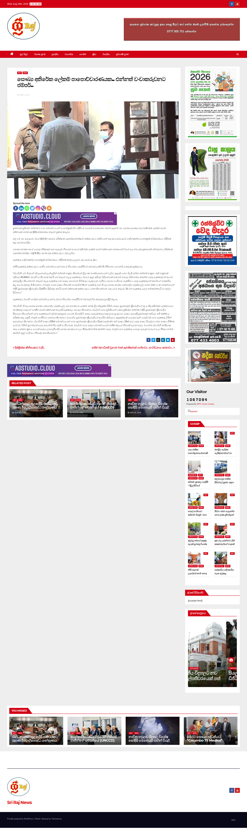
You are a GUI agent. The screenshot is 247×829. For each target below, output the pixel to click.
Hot (19, 73)
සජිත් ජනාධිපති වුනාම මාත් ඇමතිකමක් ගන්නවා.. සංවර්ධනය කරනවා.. (132, 347)
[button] (238, 54)
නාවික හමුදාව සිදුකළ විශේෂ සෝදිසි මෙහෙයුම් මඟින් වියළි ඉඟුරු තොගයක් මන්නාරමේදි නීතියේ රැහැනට (148, 409)
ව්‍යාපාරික (69, 54)
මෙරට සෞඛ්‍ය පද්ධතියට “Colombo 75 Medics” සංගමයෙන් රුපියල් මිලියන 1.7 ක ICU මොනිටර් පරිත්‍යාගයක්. (209, 742)
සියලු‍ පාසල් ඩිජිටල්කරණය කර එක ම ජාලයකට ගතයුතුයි (211, 678)
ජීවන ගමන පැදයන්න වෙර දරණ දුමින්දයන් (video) (225, 515)
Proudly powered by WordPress (20, 819)
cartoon (194, 668)
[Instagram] (37, 208)
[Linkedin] (21, 208)
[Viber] (43, 208)
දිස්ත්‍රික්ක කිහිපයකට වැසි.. (29, 347)
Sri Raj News (19, 44)
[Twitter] (32, 208)
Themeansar (56, 819)
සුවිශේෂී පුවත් (122, 54)
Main (25, 73)
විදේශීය (106, 54)
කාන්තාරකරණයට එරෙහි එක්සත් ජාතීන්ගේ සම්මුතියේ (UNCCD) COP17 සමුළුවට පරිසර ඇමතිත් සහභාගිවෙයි (93, 409)
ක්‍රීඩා (94, 54)
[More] (49, 208)
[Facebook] (15, 208)
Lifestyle (193, 445)
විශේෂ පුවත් (39, 54)
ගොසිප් (82, 54)
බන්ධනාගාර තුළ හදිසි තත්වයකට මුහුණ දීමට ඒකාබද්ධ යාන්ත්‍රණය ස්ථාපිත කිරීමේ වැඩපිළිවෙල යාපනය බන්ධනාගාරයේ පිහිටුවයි (35, 409)
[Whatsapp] (26, 208)
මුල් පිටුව (24, 54)
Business (193, 475)
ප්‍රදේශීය (55, 54)
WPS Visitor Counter (205, 404)
